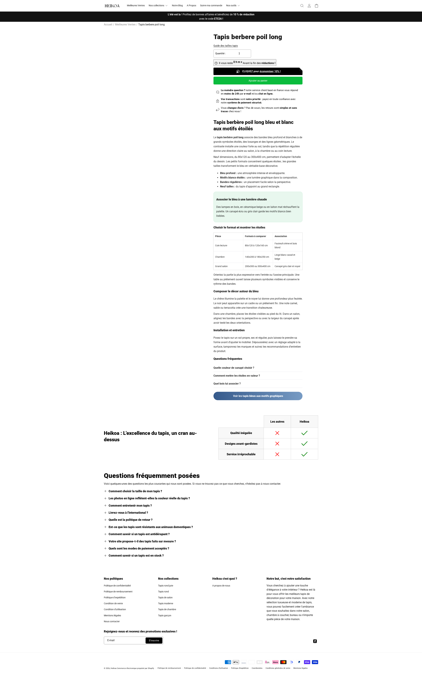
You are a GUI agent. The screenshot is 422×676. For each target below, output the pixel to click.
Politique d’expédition (115, 597)
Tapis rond (163, 591)
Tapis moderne (165, 603)
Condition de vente (113, 603)
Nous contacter (112, 621)
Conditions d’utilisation (218, 668)
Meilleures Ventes (125, 24)
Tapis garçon (164, 615)
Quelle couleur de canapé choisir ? (233, 367)
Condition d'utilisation (115, 609)
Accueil (108, 24)
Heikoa (113, 668)
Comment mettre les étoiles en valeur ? (236, 375)
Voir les (258, 396)
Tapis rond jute (165, 585)
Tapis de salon (165, 597)
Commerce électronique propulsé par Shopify (135, 668)
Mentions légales (112, 615)
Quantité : (220, 53)
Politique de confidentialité (117, 585)
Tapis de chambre (167, 609)
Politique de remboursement (118, 591)
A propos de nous (221, 585)
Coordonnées (257, 668)
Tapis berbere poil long (151, 24)
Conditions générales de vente (278, 668)
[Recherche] (302, 5)
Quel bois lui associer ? (227, 383)
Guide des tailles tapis (225, 45)
